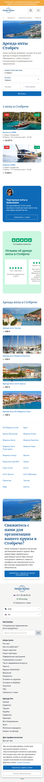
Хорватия (38, 18)
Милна (26, 455)
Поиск (23, 93)
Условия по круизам (12, 679)
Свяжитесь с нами (22, 217)
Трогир (26, 480)
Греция (6, 702)
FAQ (4, 689)
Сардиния (7, 715)
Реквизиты (7, 676)
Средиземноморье (25, 18)
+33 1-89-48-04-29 (23, 595)
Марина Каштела (30, 440)
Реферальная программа (14, 656)
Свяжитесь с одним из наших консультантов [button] (22, 574)
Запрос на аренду (10, 731)
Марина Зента (9, 440)
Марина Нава (29, 446)
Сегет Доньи (8, 474)
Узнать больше (23, 762)
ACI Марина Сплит (11, 427)
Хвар (5, 486)
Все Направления (10, 721)
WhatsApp (23, 599)
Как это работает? (10, 647)
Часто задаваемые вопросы (15, 663)
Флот (5, 724)
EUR (9, 609)
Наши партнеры (10, 653)
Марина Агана (29, 434)
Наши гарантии (9, 650)
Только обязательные (22, 773)
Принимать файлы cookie (22, 767)
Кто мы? (6, 643)
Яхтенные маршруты (12, 728)
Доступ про (8, 740)
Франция (7, 718)
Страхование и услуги (12, 660)
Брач (25, 427)
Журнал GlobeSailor (11, 669)
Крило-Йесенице (10, 434)
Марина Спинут (9, 455)
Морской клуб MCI (11, 461)
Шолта (26, 486)
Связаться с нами (23, 603)
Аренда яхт (11, 18)
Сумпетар (7, 480)
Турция (6, 708)
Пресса (6, 666)
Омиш (26, 461)
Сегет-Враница (29, 474)
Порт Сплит (8, 468)
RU (9, 614)
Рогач (25, 468)
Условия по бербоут (11, 682)
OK (38, 633)
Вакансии (7, 673)
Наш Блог (7, 686)
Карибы (6, 711)
